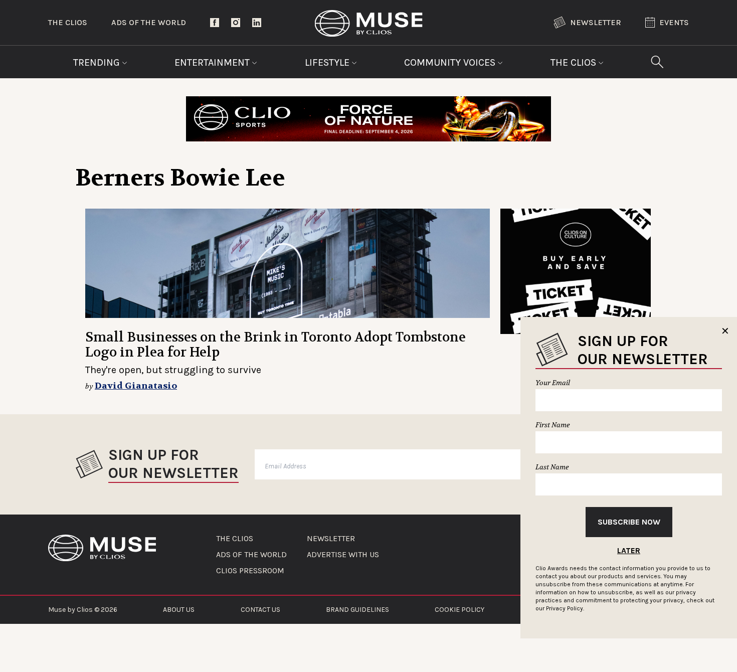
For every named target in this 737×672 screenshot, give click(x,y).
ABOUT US (179, 609)
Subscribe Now (629, 522)
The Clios (67, 22)
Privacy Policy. (565, 608)
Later (628, 550)
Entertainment (213, 62)
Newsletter (595, 22)
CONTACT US (260, 609)
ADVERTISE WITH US (343, 555)
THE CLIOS (234, 539)
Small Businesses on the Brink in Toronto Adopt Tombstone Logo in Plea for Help (275, 345)
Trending (97, 62)
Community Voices (451, 62)
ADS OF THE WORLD (251, 555)
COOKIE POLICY (459, 609)
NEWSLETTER (331, 539)
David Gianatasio (136, 386)
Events (674, 22)
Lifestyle (328, 62)
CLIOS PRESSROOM (250, 571)
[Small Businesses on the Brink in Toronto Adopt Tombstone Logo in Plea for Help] (287, 263)
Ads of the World (148, 22)
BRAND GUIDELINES (357, 609)
